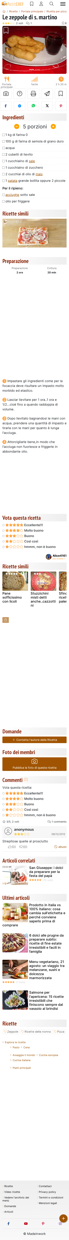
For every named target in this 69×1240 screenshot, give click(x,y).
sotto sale (20, 195)
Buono (28, 536)
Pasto (16, 1047)
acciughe (12, 195)
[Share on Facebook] (5, 106)
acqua (10, 148)
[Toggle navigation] (62, 4)
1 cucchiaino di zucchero (24, 167)
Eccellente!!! (33, 525)
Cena (26, 1047)
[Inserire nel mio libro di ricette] (61, 93)
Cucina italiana (21, 1060)
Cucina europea (48, 1055)
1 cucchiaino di (20, 161)
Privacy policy (47, 1191)
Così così (30, 541)
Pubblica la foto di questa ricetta (34, 767)
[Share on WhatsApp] (33, 106)
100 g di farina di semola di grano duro (34, 141)
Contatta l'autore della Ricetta (36, 740)
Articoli (8, 1211)
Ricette (8, 1186)
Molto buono (33, 530)
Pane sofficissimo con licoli (12, 597)
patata (12, 181)
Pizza (60, 1031)
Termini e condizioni (51, 1197)
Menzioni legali (48, 1203)
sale (32, 161)
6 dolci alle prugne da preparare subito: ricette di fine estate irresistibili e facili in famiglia (46, 943)
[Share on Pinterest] (61, 106)
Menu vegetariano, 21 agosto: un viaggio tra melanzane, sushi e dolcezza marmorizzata (47, 970)
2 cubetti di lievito (19, 154)
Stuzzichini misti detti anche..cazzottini (43, 599)
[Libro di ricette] (31, 4)
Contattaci (45, 1186)
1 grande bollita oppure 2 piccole (35, 181)
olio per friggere (17, 201)
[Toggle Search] (51, 4)
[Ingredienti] (5, 620)
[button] (7, 50)
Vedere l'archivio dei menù (15, 1199)
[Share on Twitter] (47, 106)
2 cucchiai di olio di (24, 174)
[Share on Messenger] (19, 106)
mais (39, 174)
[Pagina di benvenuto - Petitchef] (4, 11)
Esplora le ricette (15, 1042)
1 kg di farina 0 (16, 135)
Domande (10, 1206)
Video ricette (12, 1191)
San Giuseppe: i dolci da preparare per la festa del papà (46, 872)
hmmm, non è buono (39, 547)
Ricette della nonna (38, 1031)
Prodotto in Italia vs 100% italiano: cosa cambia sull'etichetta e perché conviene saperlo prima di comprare (33, 915)
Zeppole (12, 1031)
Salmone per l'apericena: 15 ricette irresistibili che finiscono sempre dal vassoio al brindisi (46, 1000)
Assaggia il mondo (24, 1055)
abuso (62, 846)
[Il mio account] (41, 4)
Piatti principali (22, 1067)
